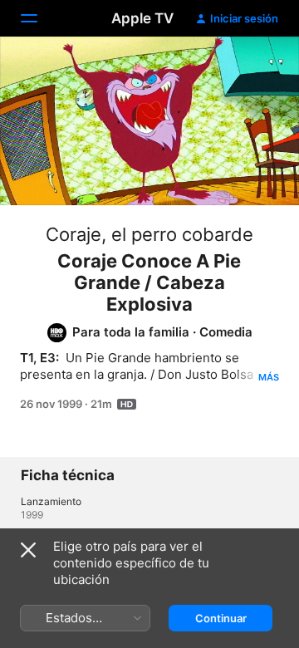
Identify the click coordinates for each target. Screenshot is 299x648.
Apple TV (142, 18)
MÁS (268, 377)
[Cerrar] (28, 549)
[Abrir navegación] (39, 18)
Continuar (221, 618)
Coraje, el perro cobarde (149, 234)
